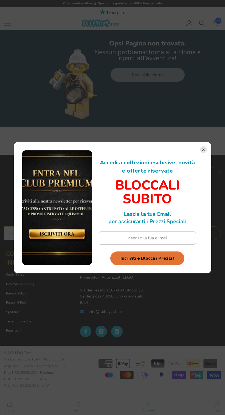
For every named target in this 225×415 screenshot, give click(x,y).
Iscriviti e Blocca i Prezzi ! (147, 258)
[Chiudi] (203, 149)
